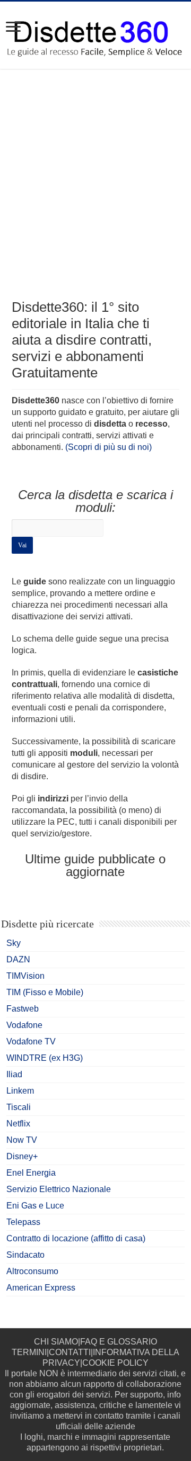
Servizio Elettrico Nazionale (58, 1189)
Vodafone (24, 1025)
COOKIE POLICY (115, 1362)
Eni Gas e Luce (35, 1205)
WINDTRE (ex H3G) (44, 1057)
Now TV (21, 1139)
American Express (40, 1287)
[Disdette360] (95, 34)
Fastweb (22, 1008)
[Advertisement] (95, 193)
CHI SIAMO (56, 1341)
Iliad (14, 1074)
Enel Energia (31, 1172)
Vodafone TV (31, 1041)
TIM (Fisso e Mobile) (44, 992)
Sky (13, 943)
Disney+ (22, 1156)
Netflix (18, 1123)
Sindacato (25, 1254)
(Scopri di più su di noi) (108, 447)
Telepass (23, 1222)
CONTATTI (70, 1352)
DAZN (18, 959)
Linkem (20, 1090)
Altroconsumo (32, 1271)
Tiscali (18, 1107)
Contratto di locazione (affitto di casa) (75, 1238)
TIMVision (25, 975)
